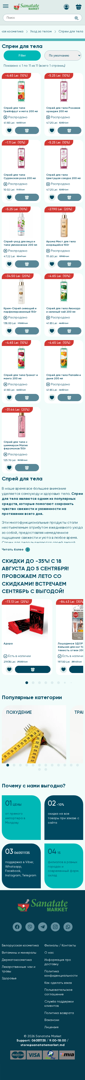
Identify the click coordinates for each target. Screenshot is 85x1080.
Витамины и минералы (19, 952)
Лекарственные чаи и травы (18, 969)
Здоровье (9, 978)
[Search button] (76, 18)
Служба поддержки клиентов (59, 1004)
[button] (26, 682)
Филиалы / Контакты (60, 945)
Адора (8, 643)
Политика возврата (59, 1013)
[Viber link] (17, 926)
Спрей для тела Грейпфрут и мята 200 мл (21, 110)
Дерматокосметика (17, 960)
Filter (22, 55)
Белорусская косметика (20, 945)
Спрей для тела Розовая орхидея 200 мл (63, 110)
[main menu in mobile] (5, 6)
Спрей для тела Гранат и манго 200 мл (21, 377)
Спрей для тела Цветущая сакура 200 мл (63, 177)
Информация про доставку (57, 962)
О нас (49, 952)
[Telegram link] (42, 926)
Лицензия (51, 1027)
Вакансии (51, 1020)
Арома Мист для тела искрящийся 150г (61, 243)
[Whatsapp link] (68, 926)
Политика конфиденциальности (61, 974)
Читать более (13, 549)
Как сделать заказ (58, 983)
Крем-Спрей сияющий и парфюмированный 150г (20, 310)
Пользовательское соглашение (58, 992)
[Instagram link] (55, 926)
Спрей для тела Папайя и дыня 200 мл (63, 377)
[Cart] (78, 6)
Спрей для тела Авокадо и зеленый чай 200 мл (63, 310)
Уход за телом (41, 31)
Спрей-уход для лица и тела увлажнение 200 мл (20, 243)
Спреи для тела (70, 31)
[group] (34, 734)
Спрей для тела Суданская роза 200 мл (20, 177)
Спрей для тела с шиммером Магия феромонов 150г (16, 445)
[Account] (66, 5)
